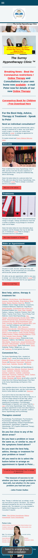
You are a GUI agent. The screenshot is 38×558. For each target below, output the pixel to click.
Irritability (29, 310)
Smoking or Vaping (14, 338)
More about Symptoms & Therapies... (15, 237)
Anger (19, 310)
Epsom (11, 360)
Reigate (4, 362)
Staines (27, 374)
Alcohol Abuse (13, 299)
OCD (19, 327)
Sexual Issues (15, 342)
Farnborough (25, 371)
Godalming (11, 373)
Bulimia (9, 303)
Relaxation (5, 340)
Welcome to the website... (12, 187)
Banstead (13, 362)
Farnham (4, 373)
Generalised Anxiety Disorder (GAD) (19, 318)
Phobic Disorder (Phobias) (27, 332)
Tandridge (14, 364)
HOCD (4, 319)
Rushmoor (13, 374)
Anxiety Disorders (13, 301)
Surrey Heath (6, 364)
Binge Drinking (24, 301)
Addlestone (10, 369)
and (15, 360)
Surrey (4, 376)
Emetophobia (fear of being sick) (23, 308)
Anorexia (4, 301)
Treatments (8, 349)
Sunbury (32, 374)
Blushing (15, 303)
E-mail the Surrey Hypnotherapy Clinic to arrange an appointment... (19, 471)
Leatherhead (26, 373)
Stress (33, 345)
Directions (30, 391)
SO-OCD (22, 343)
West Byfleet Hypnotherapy (15, 515)
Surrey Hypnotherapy (17, 517)
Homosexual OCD (12, 319)
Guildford (23, 360)
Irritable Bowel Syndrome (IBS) (22, 323)
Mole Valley (30, 360)
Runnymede (20, 362)
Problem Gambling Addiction (22, 334)
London (9, 358)
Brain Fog (21, 303)
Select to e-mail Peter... (11, 284)
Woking (28, 364)
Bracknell (24, 369)
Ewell (18, 360)
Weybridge (10, 378)
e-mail (12, 133)
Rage (23, 310)
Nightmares (5, 327)
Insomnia (9, 323)
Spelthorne (28, 362)
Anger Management (25, 299)
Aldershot (17, 369)
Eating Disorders (7, 308)
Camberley (10, 371)
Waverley (20, 364)
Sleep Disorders (14, 343)
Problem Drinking (7, 334)
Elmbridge (5, 360)
